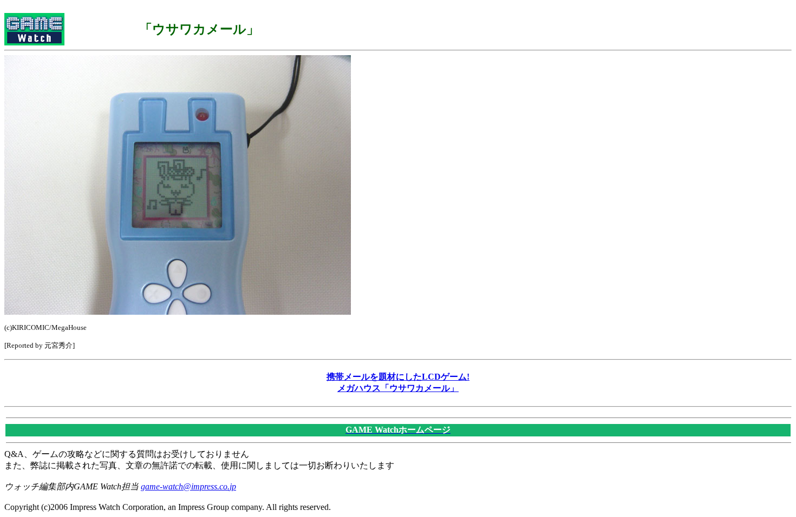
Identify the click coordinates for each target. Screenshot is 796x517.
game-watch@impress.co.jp (188, 486)
